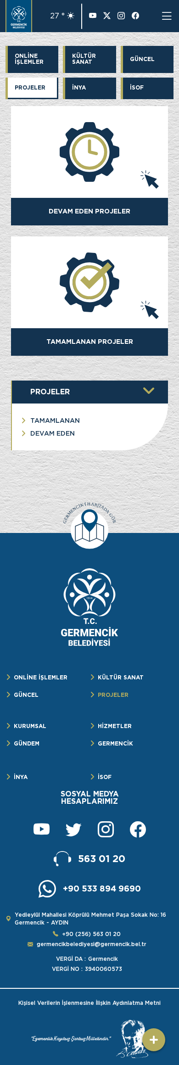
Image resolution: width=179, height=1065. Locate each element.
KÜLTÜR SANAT (84, 58)
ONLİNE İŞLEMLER (29, 58)
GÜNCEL (142, 59)
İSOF (137, 87)
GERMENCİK (115, 743)
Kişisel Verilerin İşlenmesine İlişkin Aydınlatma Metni (89, 1003)
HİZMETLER (115, 726)
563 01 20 (101, 858)
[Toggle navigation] (166, 16)
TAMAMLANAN (55, 420)
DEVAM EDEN (52, 433)
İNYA (79, 87)
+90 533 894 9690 (102, 888)
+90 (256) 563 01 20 (91, 934)
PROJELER (30, 87)
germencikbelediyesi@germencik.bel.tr (91, 944)
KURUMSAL (30, 726)
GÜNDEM (26, 743)
